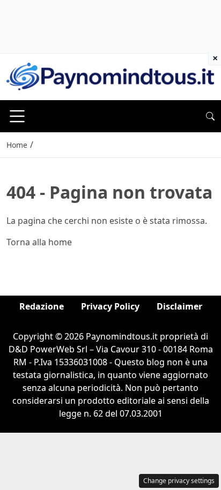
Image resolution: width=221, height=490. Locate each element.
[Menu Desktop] (17, 116)
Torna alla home (39, 242)
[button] (210, 116)
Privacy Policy (110, 306)
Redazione (41, 306)
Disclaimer (179, 306)
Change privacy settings (179, 480)
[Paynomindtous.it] (110, 76)
